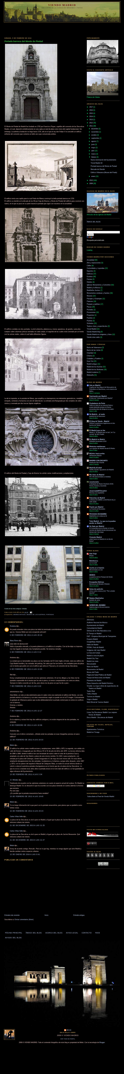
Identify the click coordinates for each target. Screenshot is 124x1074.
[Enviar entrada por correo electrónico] (31, 612)
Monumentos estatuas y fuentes (98, 293)
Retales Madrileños (96, 598)
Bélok (12, 745)
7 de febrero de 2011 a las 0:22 (25, 686)
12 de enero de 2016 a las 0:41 (25, 854)
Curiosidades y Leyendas (96, 268)
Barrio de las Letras (94, 350)
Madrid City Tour (92, 658)
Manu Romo (14, 640)
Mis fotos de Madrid (96, 475)
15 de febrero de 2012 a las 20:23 (26, 811)
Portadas (50, 614)
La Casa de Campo (93, 653)
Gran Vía (90, 361)
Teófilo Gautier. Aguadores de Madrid (101, 470)
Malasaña (90, 375)
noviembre (95, 132)
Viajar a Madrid (92, 699)
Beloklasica (93, 561)
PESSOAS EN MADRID (97, 514)
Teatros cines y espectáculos (97, 326)
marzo (93, 154)
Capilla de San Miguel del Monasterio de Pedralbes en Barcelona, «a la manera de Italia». (103, 389)
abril (93, 151)
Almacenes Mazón (95, 455)
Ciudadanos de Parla (97, 403)
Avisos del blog (13, 938)
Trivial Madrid (91, 329)
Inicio (46, 915)
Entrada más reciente (11, 915)
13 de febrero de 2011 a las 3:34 (26, 774)
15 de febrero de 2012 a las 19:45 (26, 796)
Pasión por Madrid (96, 507)
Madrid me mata (92, 661)
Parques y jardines (93, 304)
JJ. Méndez (14, 780)
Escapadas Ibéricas (96, 582)
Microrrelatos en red (96, 570)
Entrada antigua (78, 915)
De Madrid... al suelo (97, 414)
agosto (94, 141)
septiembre (95, 138)
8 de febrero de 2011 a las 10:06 (26, 725)
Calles (89, 265)
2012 (91, 123)
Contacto (87, 933)
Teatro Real (91, 691)
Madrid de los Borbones (95, 369)
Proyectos (90, 315)
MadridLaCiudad (95, 468)
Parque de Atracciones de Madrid (98, 678)
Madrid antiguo (19, 614)
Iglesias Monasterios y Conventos (99, 285)
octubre (94, 135)
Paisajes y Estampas (94, 299)
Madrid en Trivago (93, 732)
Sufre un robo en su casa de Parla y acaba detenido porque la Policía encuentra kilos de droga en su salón (101, 407)
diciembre (95, 129)
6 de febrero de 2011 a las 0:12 (25, 652)
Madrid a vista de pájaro (95, 656)
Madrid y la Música (93, 288)
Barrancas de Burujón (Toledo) (99, 584)
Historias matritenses (97, 446)
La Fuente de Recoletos (97, 509)
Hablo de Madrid (92, 644)
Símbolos (90, 323)
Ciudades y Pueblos (94, 358)
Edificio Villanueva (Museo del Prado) (104, 172)
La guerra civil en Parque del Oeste (101, 577)
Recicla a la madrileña (96, 493)
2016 (91, 110)
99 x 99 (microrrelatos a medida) (100, 477)
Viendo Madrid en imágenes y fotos (99, 334)
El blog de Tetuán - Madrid (99, 421)
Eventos (90, 276)
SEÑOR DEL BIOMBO (97, 605)
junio (93, 144)
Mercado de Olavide (98, 169)
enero (93, 176)
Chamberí (90, 353)
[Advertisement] (62, 29)
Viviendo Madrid (95, 537)
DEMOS (92, 575)
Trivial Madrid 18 (96, 163)
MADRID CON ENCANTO (98, 460)
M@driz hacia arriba (97, 453)
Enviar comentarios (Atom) (24, 919)
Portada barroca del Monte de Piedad (23, 41)
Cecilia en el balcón (96, 568)
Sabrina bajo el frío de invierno (99, 607)
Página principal (13, 933)
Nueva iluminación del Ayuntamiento (103, 160)
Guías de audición (96, 589)
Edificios (90, 274)
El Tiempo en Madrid (94, 633)
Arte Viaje (93, 554)
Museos (89, 296)
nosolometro (94, 482)
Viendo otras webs (93, 337)
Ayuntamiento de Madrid (95, 625)
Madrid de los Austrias (36, 614)
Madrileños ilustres (93, 290)
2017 (91, 107)
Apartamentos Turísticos (95, 729)
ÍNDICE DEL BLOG (94, 222)
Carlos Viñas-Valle (16, 816)
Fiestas (89, 279)
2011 (91, 126)
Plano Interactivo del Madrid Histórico (100, 683)
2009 (91, 183)
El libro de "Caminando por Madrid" (101, 398)
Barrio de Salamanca (94, 347)
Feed (97, 933)
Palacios (90, 301)
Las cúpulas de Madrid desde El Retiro (102, 448)
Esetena (13, 626)
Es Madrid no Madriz (97, 439)
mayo (93, 147)
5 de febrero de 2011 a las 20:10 (26, 635)
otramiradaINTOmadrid (98, 491)
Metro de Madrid (92, 667)
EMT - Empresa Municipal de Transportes (101, 636)
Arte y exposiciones (94, 263)
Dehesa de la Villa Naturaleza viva (99, 631)
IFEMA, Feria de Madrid (95, 647)
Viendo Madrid (62, 5)
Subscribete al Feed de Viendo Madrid (100, 796)
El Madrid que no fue (97, 430)
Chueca (89, 356)
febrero (94, 157)
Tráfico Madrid (92, 694)
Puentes (90, 318)
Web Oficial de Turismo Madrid (97, 702)
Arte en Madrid (94, 385)
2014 (91, 116)
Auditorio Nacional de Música (97, 622)
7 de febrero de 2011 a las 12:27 (26, 711)
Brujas (91, 556)
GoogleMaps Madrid (94, 642)
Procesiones (91, 312)
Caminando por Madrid (98, 396)
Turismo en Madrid (93, 696)
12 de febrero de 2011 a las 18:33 (26, 740)
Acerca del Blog (54, 933)
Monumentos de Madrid (95, 669)
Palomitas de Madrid (97, 498)
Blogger (102, 1042)
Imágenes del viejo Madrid (96, 650)
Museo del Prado (93, 672)
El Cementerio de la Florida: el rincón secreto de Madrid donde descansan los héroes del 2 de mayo (102, 530)
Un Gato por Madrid (96, 526)
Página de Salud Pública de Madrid (99, 675)
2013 (91, 119)
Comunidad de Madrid (94, 628)
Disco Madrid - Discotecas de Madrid (100, 717)
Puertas (89, 321)
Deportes (90, 271)
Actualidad (90, 260)
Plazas (89, 307)
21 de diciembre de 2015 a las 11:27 (27, 840)
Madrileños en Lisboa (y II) (98, 516)
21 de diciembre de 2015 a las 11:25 (27, 825)
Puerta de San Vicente (96, 462)
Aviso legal (72, 933)
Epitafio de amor (94, 600)
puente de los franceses (97, 416)
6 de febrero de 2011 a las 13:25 (26, 669)
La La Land (93, 563)
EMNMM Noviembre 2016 (97, 441)
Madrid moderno (92, 372)
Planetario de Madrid (94, 680)
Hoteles (89, 282)
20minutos (90, 620)
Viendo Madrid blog (93, 332)
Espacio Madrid (92, 639)
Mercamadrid (91, 664)
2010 (91, 180)
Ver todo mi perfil (67, 1039)
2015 (91, 113)
